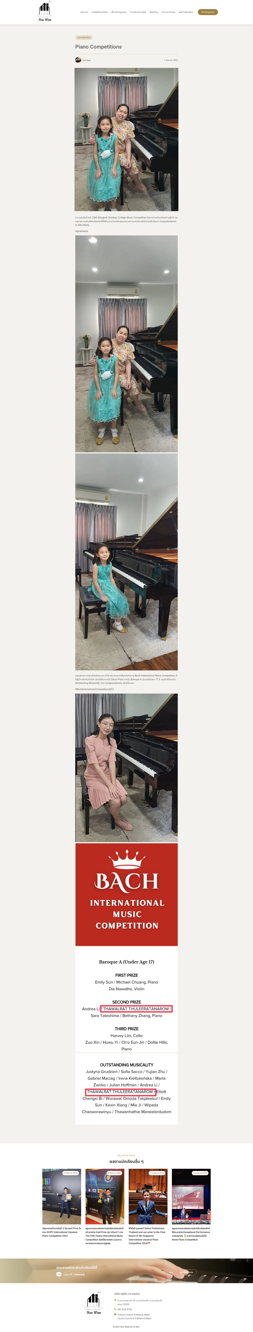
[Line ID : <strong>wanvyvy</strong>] (58, 1274)
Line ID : (74, 1274)
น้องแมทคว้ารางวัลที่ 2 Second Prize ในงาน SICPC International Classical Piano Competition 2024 (61, 1232)
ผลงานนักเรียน (186, 12)
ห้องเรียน (154, 12)
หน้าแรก (84, 12)
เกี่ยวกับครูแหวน (119, 12)
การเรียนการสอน (138, 12)
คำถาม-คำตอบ (169, 12)
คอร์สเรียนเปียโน (100, 12)
